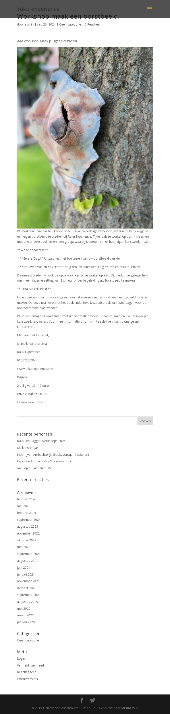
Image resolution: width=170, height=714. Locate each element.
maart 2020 (25, 615)
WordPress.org (27, 679)
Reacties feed (27, 672)
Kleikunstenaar (27, 448)
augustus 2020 (27, 602)
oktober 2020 (26, 588)
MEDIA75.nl (130, 708)
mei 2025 (23, 506)
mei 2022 (23, 547)
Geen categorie (70, 24)
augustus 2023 (27, 526)
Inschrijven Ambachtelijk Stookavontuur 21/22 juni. (53, 454)
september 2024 (29, 519)
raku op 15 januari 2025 (34, 468)
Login (21, 658)
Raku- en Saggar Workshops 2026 (41, 441)
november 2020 (28, 581)
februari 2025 (26, 513)
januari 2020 (26, 622)
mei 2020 (23, 608)
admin (29, 24)
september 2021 (29, 554)
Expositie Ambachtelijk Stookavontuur (44, 461)
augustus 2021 (27, 560)
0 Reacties (92, 24)
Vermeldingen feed (30, 665)
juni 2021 (23, 567)
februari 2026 (26, 499)
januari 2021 (26, 574)
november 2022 (28, 533)
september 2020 (29, 595)
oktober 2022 (26, 540)
